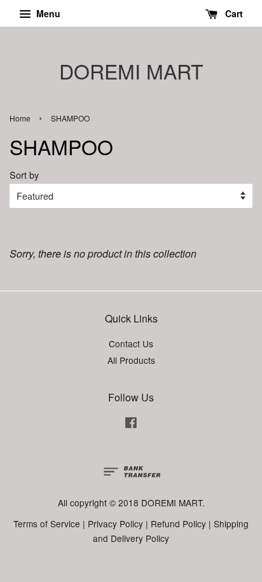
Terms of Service (46, 523)
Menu (47, 13)
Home (20, 118)
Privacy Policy (115, 523)
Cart (233, 13)
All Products (131, 360)
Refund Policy (178, 523)
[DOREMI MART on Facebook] (131, 424)
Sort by (24, 174)
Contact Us (131, 343)
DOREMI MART (131, 71)
